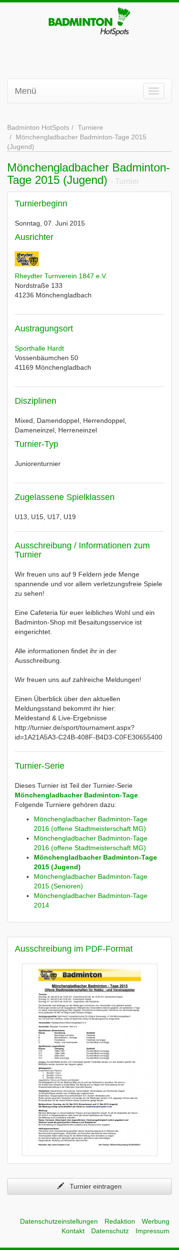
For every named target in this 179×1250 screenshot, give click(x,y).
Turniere (90, 127)
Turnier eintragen (93, 1186)
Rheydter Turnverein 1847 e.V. (61, 276)
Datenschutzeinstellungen (59, 1221)
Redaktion (120, 1221)
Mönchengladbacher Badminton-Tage (76, 795)
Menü (25, 91)
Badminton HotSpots (38, 127)
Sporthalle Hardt (39, 348)
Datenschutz (110, 1231)
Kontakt (73, 1231)
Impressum (152, 1231)
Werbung (155, 1221)
